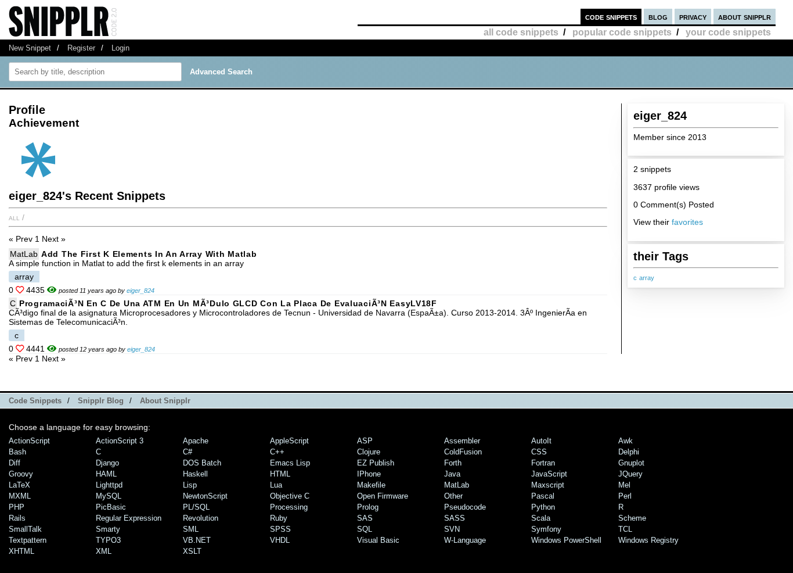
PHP (16, 507)
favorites (687, 222)
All (14, 217)
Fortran (543, 463)
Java (452, 474)
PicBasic (111, 507)
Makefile (371, 485)
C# (187, 451)
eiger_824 (140, 290)
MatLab (24, 254)
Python (543, 507)
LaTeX (19, 485)
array (646, 277)
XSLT (192, 551)
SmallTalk (25, 529)
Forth (453, 463)
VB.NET (197, 540)
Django (107, 463)
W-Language (465, 540)
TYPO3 (108, 540)
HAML (106, 474)
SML (191, 529)
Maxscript (547, 485)
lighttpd (109, 485)
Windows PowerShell (566, 540)
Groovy (21, 474)
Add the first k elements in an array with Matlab (149, 254)
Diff (14, 463)
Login (120, 48)
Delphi (628, 451)
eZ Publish (375, 463)
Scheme (632, 518)
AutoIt (541, 440)
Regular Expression (128, 518)
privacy (693, 17)
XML (103, 551)
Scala (540, 518)
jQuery (630, 474)
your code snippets (728, 32)
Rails (17, 518)
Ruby (278, 518)
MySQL (108, 496)
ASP (365, 440)
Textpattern (27, 540)
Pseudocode (465, 507)
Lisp (190, 485)
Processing (289, 507)
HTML (280, 474)
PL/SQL (196, 507)
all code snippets (521, 32)
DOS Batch (202, 463)
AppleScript (289, 440)
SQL (364, 529)
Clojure (368, 451)
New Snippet (30, 48)
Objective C (289, 496)
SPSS (280, 529)
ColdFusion (463, 451)
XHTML (21, 551)
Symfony (546, 529)
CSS (539, 451)
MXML (20, 496)
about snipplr (744, 17)
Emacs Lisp (290, 463)
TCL (625, 529)
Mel (624, 485)
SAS (365, 518)
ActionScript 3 (119, 440)
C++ (277, 451)
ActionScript (29, 440)
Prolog (368, 507)
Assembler (462, 440)
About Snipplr (165, 400)
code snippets (611, 17)
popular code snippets (622, 32)
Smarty (108, 529)
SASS (454, 518)
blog (658, 17)
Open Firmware (382, 496)
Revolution (200, 518)
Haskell (195, 474)
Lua (276, 485)
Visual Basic (378, 540)
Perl (625, 496)
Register (81, 48)
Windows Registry (648, 540)
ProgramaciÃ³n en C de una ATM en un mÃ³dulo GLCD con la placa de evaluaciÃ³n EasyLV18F (228, 303)
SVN (452, 529)
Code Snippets (35, 400)
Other (453, 496)
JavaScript (549, 474)
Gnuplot (631, 463)
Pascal (542, 496)
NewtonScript (205, 496)
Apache (195, 440)
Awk (625, 440)
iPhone (369, 474)
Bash (17, 451)
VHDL (280, 540)
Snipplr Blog (101, 400)
